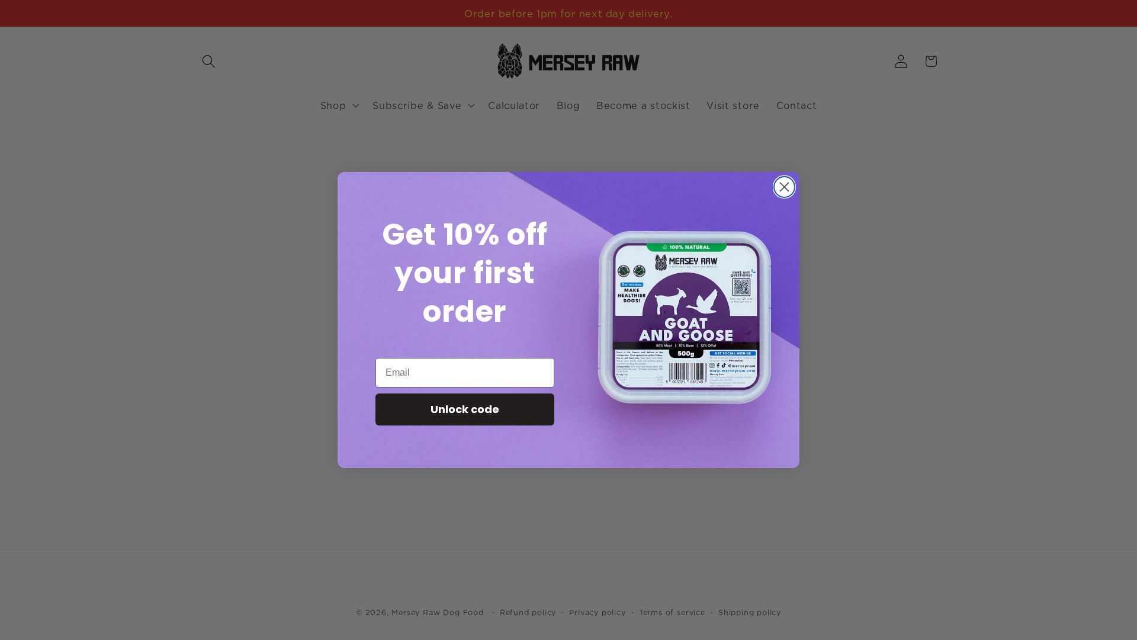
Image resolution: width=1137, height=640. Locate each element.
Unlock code (465, 409)
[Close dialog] (784, 187)
